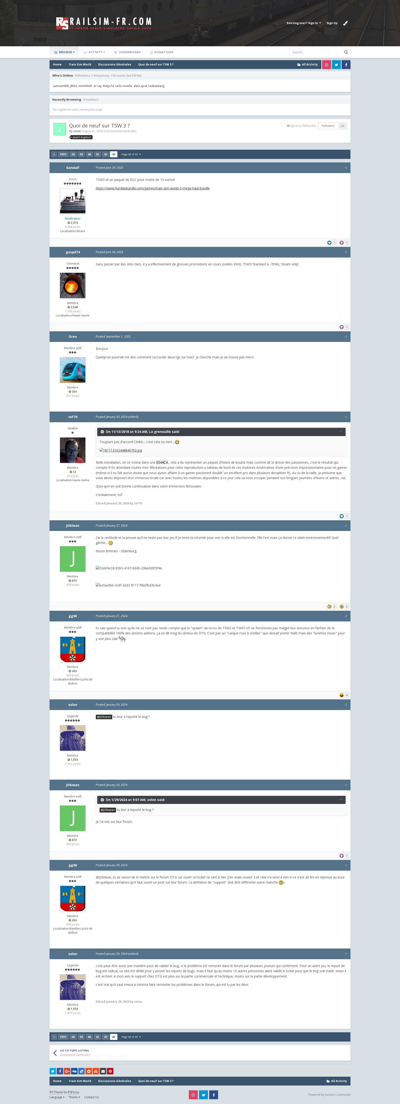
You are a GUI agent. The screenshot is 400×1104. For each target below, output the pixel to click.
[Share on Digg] (74, 1071)
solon (72, 704)
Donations (163, 52)
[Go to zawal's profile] (59, 129)
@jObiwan (104, 717)
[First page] (54, 154)
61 (97, 154)
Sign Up (332, 23)
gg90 (73, 616)
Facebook (346, 64)
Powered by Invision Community (329, 1095)
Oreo (73, 336)
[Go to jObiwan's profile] (72, 559)
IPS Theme (56, 1092)
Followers (328, 126)
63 (113, 154)
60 (89, 154)
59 (81, 154)
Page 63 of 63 (130, 154)
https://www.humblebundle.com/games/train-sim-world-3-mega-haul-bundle (153, 188)
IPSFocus (73, 1092)
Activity (95, 52)
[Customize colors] (345, 23)
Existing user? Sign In (303, 23)
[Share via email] (103, 1071)
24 (342, 125)
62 (105, 154)
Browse (65, 52)
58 (73, 154)
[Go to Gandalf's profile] (72, 201)
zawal (77, 131)
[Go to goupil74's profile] (72, 285)
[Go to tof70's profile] (72, 450)
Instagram (326, 64)
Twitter (336, 64)
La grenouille (160, 431)
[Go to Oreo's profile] (72, 370)
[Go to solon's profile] (72, 738)
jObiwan (72, 525)
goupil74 (73, 252)
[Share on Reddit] (88, 1071)
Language (56, 1097)
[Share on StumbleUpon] (96, 1071)
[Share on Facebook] (60, 1071)
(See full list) (133, 76)
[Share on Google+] (67, 1071)
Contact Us (91, 1097)
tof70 (72, 417)
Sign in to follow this (303, 126)
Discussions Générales (121, 131)
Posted (109, 168)
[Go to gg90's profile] (72, 649)
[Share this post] (346, 168)
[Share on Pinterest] (110, 1071)
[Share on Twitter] (53, 1071)
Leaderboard (129, 52)
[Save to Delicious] (81, 1071)
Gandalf (72, 167)
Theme (73, 1097)
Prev (63, 154)
